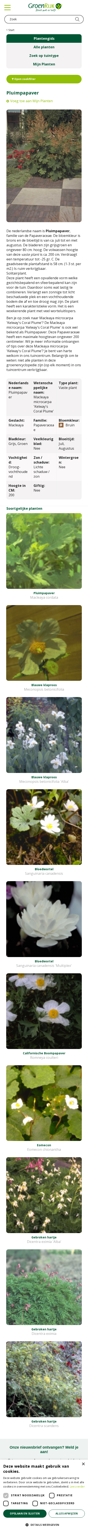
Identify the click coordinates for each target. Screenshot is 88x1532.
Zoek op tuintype (44, 55)
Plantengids (44, 38)
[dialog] (44, 1496)
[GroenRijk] (45, 7)
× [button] (83, 1464)
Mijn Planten (44, 64)
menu (7, 7)
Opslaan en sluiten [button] (25, 1513)
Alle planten (44, 47)
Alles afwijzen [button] (67, 1513)
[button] (44, 1524)
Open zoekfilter (25, 79)
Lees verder (77, 1486)
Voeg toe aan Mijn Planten (31, 101)
